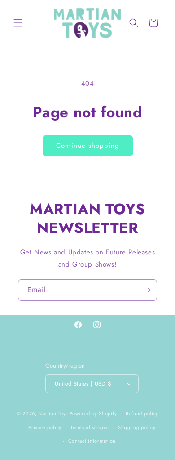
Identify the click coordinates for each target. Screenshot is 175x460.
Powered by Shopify (93, 413)
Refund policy (142, 413)
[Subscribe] (147, 290)
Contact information (92, 440)
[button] (18, 23)
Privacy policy (44, 427)
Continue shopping (87, 145)
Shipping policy (137, 427)
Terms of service (89, 427)
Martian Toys (53, 413)
